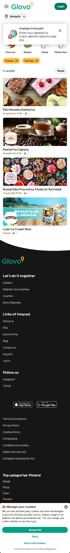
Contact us (9, 347)
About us (8, 321)
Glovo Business (12, 302)
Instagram (9, 379)
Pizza (6, 487)
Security (8, 354)
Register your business (16, 289)
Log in (6, 360)
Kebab (6, 481)
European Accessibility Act (18, 458)
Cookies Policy (11, 432)
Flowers (7, 499)
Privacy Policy (11, 425)
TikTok (7, 386)
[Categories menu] (6, 6)
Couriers (8, 295)
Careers (7, 282)
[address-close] (60, 30)
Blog (5, 341)
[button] (10, 45)
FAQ (5, 327)
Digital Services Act (14, 451)
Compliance (10, 438)
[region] (35, 45)
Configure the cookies (16, 445)
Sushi (6, 493)
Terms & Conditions (14, 418)
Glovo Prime (10, 334)
